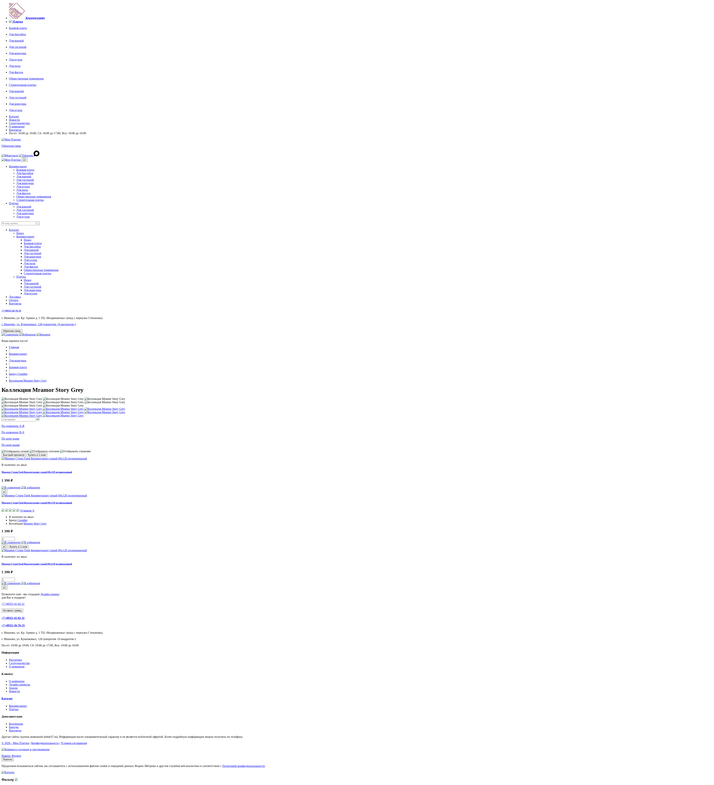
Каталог (14, 116)
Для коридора (17, 53)
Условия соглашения (74, 743)
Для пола (14, 65)
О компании (17, 126)
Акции (13, 687)
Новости (14, 119)
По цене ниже (10, 438)
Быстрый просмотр (13, 455)
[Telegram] (26, 155)
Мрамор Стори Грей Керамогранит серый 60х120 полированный (36, 472)
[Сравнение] (10, 334)
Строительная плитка (22, 84)
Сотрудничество (19, 123)
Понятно (7, 759)
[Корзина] (43, 334)
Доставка (15, 296)
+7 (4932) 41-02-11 (13, 618)
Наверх (6, 755)
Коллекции (16, 723)
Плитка (13, 203)
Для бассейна (17, 34)
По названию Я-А (12, 432)
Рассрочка (15, 659)
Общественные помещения (26, 78)
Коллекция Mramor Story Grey (28, 380)
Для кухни (15, 59)
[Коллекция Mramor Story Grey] (22, 408)
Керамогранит (18, 166)
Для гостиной (17, 47)
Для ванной (16, 40)
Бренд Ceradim (18, 373)
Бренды (14, 727)
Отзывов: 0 (27, 510)
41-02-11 (13, 603)
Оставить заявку (12, 610)
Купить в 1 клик (37, 455)
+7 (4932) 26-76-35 (11, 310)
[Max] (37, 155)
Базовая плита (18, 28)
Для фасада (16, 72)
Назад (20, 233)
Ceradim (22, 520)
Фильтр (16, 755)
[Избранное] (28, 334)
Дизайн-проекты (19, 684)
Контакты (15, 129)
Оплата (13, 300)
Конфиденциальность (45, 743)
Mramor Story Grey (35, 523)
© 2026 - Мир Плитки (15, 743)
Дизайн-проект (50, 594)
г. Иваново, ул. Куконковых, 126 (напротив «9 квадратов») (38, 324)
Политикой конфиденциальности (243, 766)
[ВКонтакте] (10, 155)
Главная (14, 347)
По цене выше (10, 445)
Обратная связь (11, 145)
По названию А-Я (12, 426)
